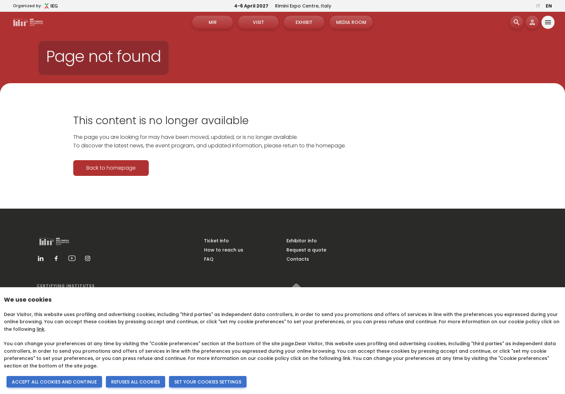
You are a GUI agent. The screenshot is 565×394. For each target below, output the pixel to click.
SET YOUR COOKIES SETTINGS (207, 382)
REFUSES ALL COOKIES (135, 382)
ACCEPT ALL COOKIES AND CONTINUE (54, 382)
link (40, 329)
